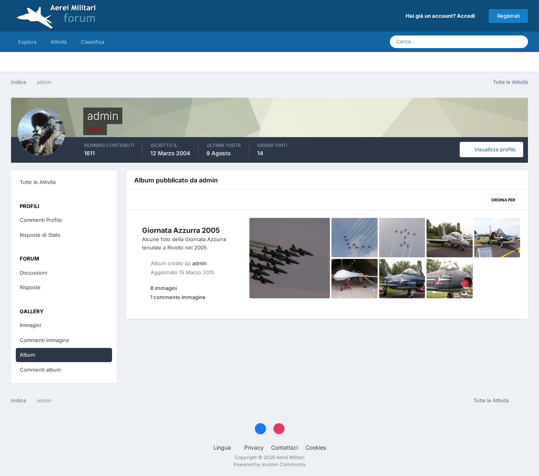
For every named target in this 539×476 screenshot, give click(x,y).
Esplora (27, 42)
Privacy (254, 447)
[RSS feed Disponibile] (520, 400)
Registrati (508, 16)
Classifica (92, 42)
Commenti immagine (44, 340)
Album (27, 354)
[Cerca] (519, 41)
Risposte (30, 287)
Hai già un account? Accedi (441, 16)
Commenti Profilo (41, 220)
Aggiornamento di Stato (474, 42)
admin (199, 263)
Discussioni (33, 273)
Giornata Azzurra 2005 (181, 230)
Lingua (222, 447)
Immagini (30, 325)
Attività (59, 42)
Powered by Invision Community (270, 464)
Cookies (315, 447)
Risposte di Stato (40, 235)
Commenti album (40, 369)
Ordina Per (503, 199)
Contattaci (284, 447)
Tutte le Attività (38, 182)
